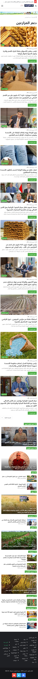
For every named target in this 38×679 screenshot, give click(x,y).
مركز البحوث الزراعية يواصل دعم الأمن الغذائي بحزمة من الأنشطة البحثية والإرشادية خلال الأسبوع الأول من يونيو (19, 403)
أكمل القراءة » (32, 61)
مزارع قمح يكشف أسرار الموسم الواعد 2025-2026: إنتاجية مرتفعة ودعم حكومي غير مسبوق (21, 511)
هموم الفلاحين (16, 656)
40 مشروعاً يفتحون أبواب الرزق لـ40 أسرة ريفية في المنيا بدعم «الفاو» (14, 613)
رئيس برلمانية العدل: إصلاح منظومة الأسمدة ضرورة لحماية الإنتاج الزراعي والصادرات (20, 364)
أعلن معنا (6, 642)
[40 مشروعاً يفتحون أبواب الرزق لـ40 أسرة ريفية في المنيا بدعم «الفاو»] (32, 614)
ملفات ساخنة (25, 655)
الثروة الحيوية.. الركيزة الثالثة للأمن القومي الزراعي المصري (15, 485)
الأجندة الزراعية (33, 641)
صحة (33, 662)
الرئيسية (34, 17)
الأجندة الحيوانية (33, 651)
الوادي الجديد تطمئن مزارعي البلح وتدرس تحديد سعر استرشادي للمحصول (21, 591)
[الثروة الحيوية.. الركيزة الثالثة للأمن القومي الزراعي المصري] (32, 486)
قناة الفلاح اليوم (33, 646)
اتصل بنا (6, 645)
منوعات (15, 660)
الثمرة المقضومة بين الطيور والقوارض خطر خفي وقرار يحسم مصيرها (15, 565)
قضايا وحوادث (16, 640)
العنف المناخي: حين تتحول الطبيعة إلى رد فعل (14, 476)
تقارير (24, 648)
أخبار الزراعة (32, 654)
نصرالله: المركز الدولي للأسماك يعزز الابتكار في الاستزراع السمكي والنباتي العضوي (14, 521)
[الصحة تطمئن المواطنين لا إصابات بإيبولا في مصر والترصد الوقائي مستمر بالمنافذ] (32, 626)
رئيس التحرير (31, 637)
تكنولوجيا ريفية (33, 658)
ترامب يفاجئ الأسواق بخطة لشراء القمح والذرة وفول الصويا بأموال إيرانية (20, 52)
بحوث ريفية (23, 651)
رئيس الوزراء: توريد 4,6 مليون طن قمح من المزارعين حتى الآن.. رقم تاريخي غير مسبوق (21, 245)
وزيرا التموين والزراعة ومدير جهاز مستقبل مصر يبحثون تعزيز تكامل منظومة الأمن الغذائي (20, 283)
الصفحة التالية (8, 418)
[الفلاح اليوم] (26, 5)
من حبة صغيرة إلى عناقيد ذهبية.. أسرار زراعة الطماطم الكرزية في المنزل (20, 443)
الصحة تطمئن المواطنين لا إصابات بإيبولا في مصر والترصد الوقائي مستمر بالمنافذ (14, 624)
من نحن (6, 651)
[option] (19, 436)
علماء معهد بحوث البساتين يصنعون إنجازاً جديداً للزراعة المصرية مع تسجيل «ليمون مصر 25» (20, 467)
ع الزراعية (15, 647)
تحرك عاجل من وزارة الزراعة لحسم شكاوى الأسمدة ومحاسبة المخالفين (18, 171)
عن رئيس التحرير (7, 655)
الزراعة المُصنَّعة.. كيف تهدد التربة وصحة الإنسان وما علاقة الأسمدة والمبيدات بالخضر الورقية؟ (14, 557)
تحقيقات (15, 650)
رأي (16, 644)
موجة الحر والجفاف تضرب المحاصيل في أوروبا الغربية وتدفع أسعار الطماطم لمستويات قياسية (13, 601)
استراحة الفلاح (24, 659)
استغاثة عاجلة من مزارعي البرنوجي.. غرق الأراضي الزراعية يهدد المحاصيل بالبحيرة (19, 320)
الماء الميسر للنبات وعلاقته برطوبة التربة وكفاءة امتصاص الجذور (19, 547)
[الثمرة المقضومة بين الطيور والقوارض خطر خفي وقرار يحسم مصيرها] (32, 566)
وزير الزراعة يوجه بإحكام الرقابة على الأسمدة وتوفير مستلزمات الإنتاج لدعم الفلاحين (21, 133)
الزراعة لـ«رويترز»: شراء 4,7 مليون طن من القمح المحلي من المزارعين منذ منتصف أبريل (20, 96)
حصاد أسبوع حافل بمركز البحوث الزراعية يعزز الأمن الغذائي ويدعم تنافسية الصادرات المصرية (19, 208)
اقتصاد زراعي (23, 645)
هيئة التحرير (5, 648)
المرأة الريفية (14, 653)
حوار (25, 639)
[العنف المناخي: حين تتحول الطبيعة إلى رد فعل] (32, 478)
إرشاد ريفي (23, 642)
